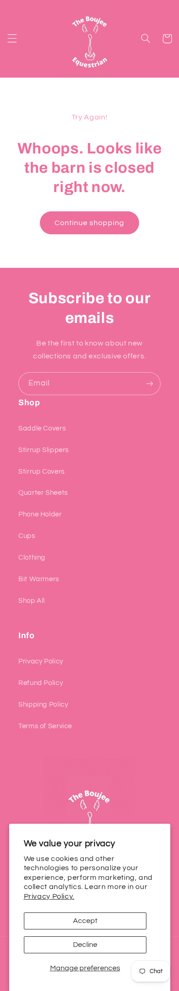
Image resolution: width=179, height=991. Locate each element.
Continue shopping (90, 223)
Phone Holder (40, 514)
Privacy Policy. (49, 896)
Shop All (31, 600)
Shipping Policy (43, 704)
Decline (85, 944)
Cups (26, 535)
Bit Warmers (38, 579)
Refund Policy (40, 683)
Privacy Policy (40, 661)
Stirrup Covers (41, 471)
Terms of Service (45, 726)
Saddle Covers (42, 428)
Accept (85, 920)
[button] (11, 38)
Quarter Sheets (43, 492)
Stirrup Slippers (43, 450)
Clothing (31, 557)
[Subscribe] (149, 383)
